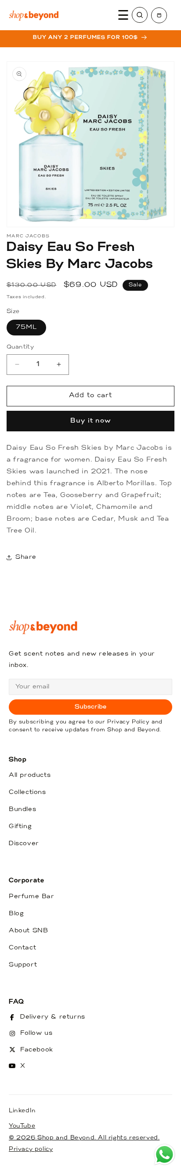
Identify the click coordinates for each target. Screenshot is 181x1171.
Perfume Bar (31, 896)
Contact (22, 948)
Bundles (22, 809)
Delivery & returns (52, 1017)
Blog (16, 913)
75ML (26, 327)
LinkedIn (22, 1111)
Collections (27, 792)
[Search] (140, 15)
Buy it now (90, 421)
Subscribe (91, 707)
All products (30, 775)
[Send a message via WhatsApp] (164, 1155)
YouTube (22, 1126)
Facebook (36, 1050)
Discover (24, 843)
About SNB (28, 931)
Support (23, 965)
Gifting (20, 826)
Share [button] (25, 557)
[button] (159, 15)
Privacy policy (31, 1149)
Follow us (36, 1033)
